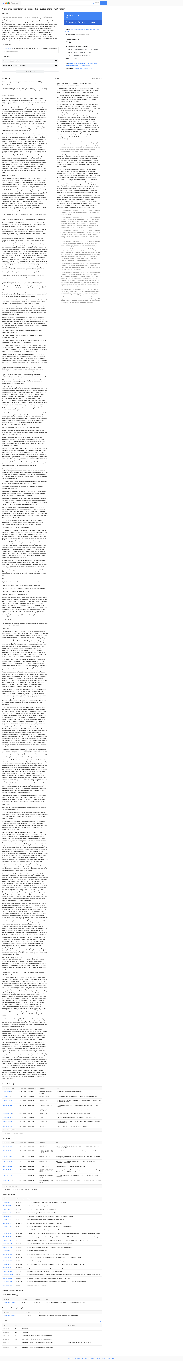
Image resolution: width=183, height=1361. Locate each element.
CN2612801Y (6, 1096)
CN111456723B (7, 1237)
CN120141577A (7, 1180)
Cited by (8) (82, 63)
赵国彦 (75, 29)
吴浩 (72, 29)
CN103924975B (7, 1206)
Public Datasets (89, 1358)
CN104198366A (7, 1121)
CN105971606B (7, 1209)
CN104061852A (7, 1117)
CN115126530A (7, 1285)
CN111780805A (7, 1151)
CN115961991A (7, 1170)
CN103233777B (7, 1223)
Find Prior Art (83, 22)
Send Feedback (78, 1358)
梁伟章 (87, 29)
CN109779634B (7, 1264)
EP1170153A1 (7, 1091)
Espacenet (76, 68)
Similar (93, 22)
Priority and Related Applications (81, 65)
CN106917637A (7, 1257)
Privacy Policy (106, 1358)
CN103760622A (7, 1110)
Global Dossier (84, 68)
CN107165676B (7, 1212)
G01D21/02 (8, 48)
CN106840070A (7, 1247)
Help (113, 1358)
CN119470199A (7, 1175)
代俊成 (67, 31)
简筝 (94, 29)
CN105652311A (7, 1254)
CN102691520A (7, 1250)
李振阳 (98, 29)
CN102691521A (7, 1271)
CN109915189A (7, 1146)
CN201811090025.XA (9, 1302)
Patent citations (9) (73, 63)
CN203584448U (7, 1113)
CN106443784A (7, 1126)
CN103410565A (7, 1105)
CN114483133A (7, 1166)
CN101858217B (7, 1219)
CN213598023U (7, 1281)
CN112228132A (7, 1161)
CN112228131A (7, 1156)
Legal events (89, 63)
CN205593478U (7, 1243)
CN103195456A (7, 1100)
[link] (30, 49)
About (70, 1358)
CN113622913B (7, 1233)
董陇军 (80, 29)
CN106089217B (7, 1226)
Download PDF (72, 22)
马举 (91, 29)
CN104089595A (7, 1268)
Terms (98, 1358)
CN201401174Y (7, 1216)
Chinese (77, 27)
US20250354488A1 (8, 1274)
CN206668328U (7, 1261)
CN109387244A (7, 1202)
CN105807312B (7, 1230)
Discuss (91, 68)
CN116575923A (7, 1278)
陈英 (83, 29)
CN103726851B (7, 1240)
